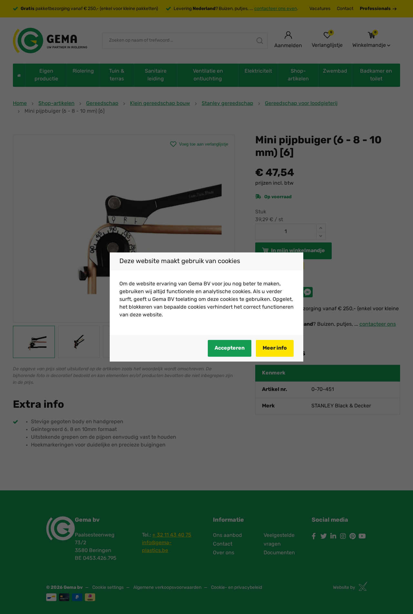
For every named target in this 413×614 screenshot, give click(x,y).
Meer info (275, 348)
